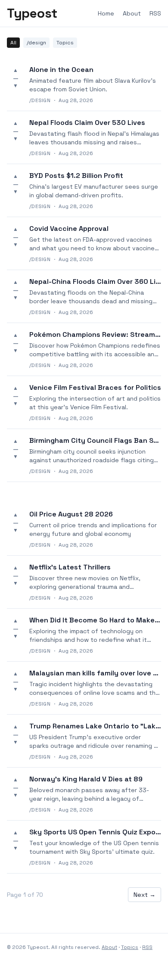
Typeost (32, 13)
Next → (145, 895)
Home (106, 13)
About (132, 13)
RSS (155, 13)
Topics (65, 42)
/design (36, 42)
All (13, 42)
